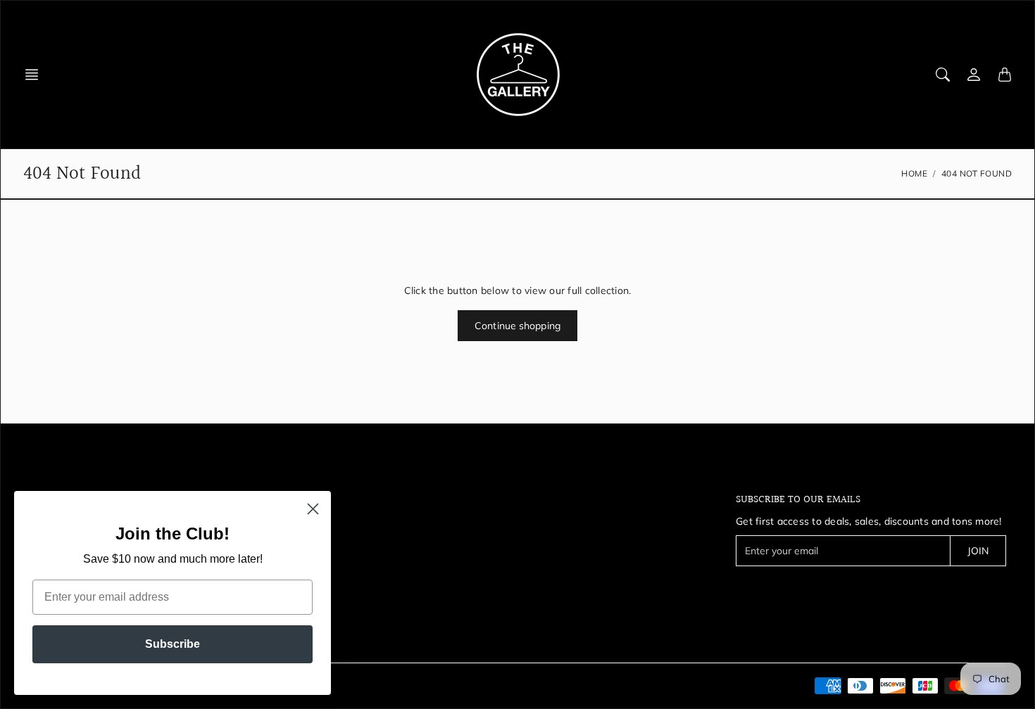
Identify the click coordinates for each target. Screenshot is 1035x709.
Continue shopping (517, 325)
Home (914, 173)
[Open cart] (1004, 74)
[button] (36, 74)
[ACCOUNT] (973, 74)
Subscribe (172, 644)
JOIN (978, 550)
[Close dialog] (313, 509)
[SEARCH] (942, 74)
